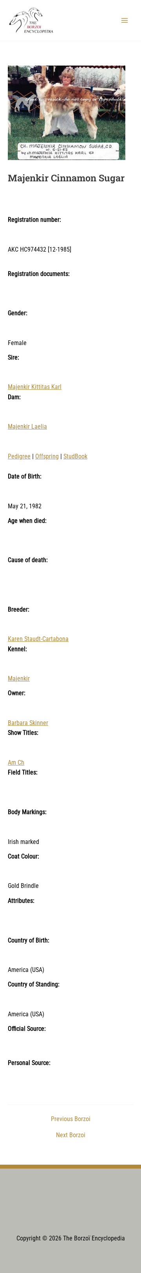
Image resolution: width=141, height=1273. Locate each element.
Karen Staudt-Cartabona (38, 639)
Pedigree (19, 456)
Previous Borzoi (70, 1119)
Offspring (47, 456)
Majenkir (19, 678)
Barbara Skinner (28, 723)
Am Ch (16, 762)
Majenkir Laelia (27, 426)
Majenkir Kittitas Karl (34, 387)
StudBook (75, 456)
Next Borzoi (70, 1135)
